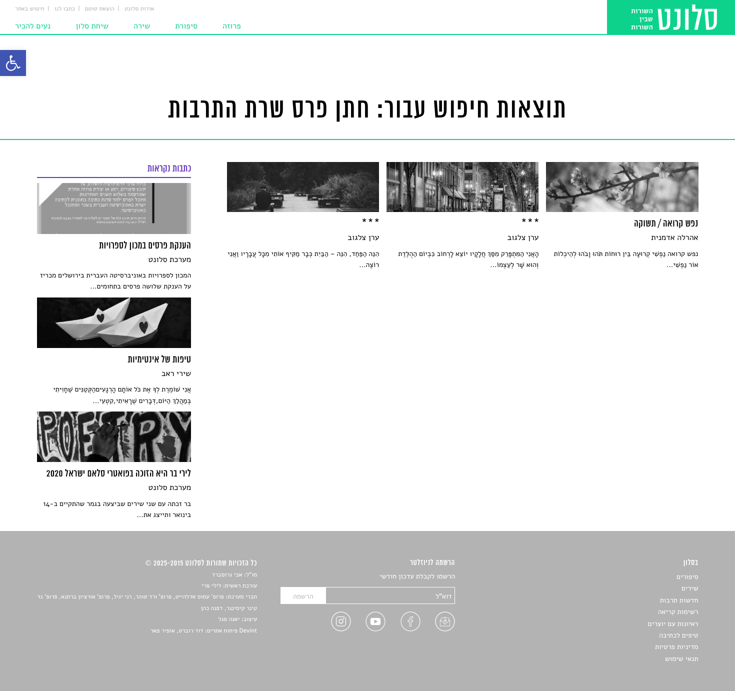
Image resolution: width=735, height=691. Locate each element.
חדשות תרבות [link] (679, 600)
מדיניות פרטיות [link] (676, 647)
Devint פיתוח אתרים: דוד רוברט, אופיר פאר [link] (203, 631)
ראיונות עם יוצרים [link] (673, 623)
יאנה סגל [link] (229, 620)
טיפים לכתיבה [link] (678, 635)
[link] (13, 63)
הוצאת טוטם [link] (99, 9)
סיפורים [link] (687, 577)
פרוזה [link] (231, 26)
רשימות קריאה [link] (678, 611)
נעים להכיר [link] (32, 26)
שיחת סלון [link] (92, 26)
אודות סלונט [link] (139, 9)
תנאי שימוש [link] (681, 659)
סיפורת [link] (186, 26)
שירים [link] (690, 588)
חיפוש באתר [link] (29, 9)
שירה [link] (142, 26)
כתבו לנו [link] (64, 9)
